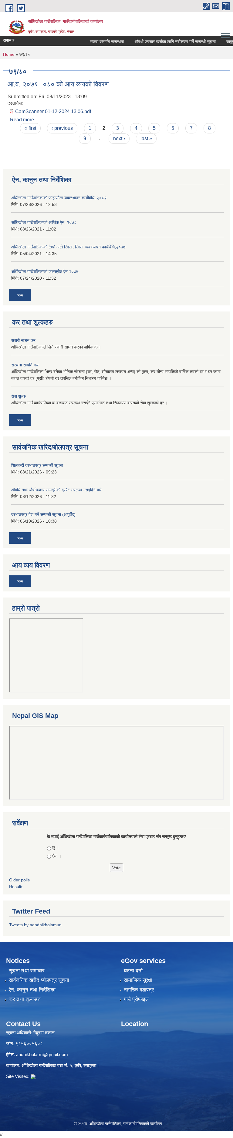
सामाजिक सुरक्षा (138, 980)
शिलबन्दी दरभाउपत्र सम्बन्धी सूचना (37, 465)
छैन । (56, 856)
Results (16, 886)
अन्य (20, 295)
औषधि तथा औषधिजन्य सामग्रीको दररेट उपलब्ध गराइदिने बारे (56, 489)
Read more (22, 119)
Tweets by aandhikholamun (35, 924)
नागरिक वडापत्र (139, 990)
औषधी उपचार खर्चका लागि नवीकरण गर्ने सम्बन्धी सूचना (167, 41)
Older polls (19, 879)
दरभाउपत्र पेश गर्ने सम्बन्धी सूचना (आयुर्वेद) (43, 514)
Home (9, 54)
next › (119, 138)
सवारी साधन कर (23, 340)
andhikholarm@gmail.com (42, 1054)
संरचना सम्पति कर (25, 364)
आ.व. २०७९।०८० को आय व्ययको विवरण (58, 84)
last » (146, 138)
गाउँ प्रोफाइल (136, 999)
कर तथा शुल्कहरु (25, 999)
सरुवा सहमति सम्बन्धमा (99, 41)
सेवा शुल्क (18, 396)
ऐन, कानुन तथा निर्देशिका (32, 990)
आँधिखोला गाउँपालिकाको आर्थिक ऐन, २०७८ (43, 222)
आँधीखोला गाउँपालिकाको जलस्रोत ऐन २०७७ (45, 271)
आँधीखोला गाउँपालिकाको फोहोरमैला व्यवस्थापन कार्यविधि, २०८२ (58, 197)
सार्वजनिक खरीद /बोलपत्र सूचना (39, 980)
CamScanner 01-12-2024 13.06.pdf (53, 111)
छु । (55, 847)
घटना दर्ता (133, 971)
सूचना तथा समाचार (26, 971)
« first (30, 128)
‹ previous (62, 128)
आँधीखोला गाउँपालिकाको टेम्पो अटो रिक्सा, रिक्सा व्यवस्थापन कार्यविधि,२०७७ (68, 246)
